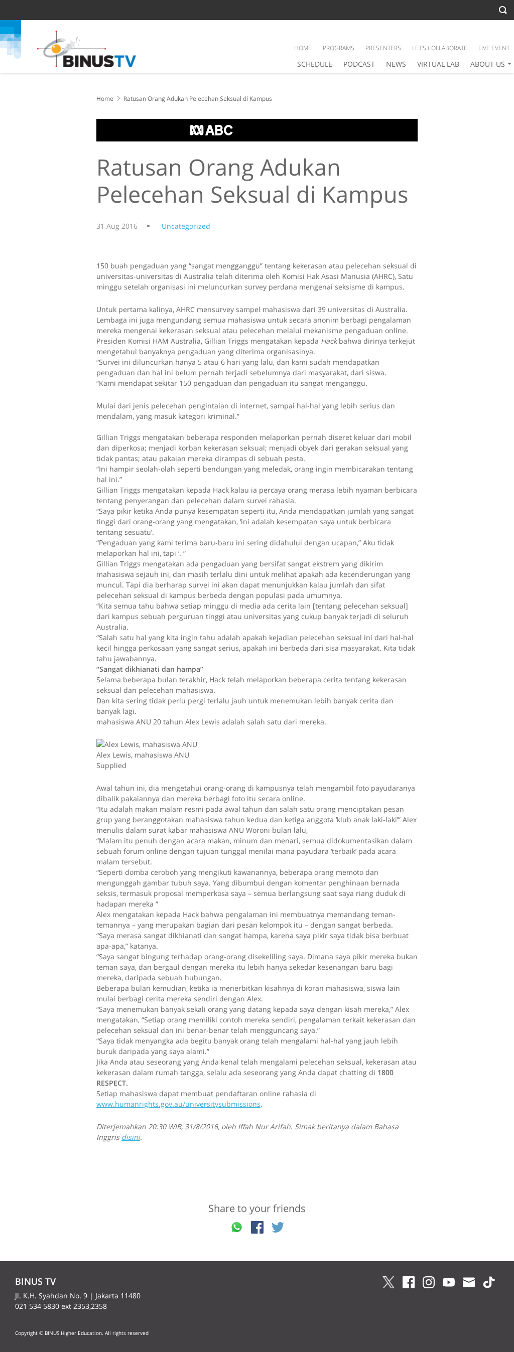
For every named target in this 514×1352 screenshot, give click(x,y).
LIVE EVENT (493, 48)
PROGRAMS (338, 48)
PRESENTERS (383, 48)
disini (130, 1137)
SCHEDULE (314, 64)
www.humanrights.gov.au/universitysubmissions (178, 1104)
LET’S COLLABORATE (439, 48)
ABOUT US (487, 64)
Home (104, 98)
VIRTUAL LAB (438, 64)
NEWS (396, 64)
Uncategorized (186, 226)
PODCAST (359, 64)
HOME (303, 48)
